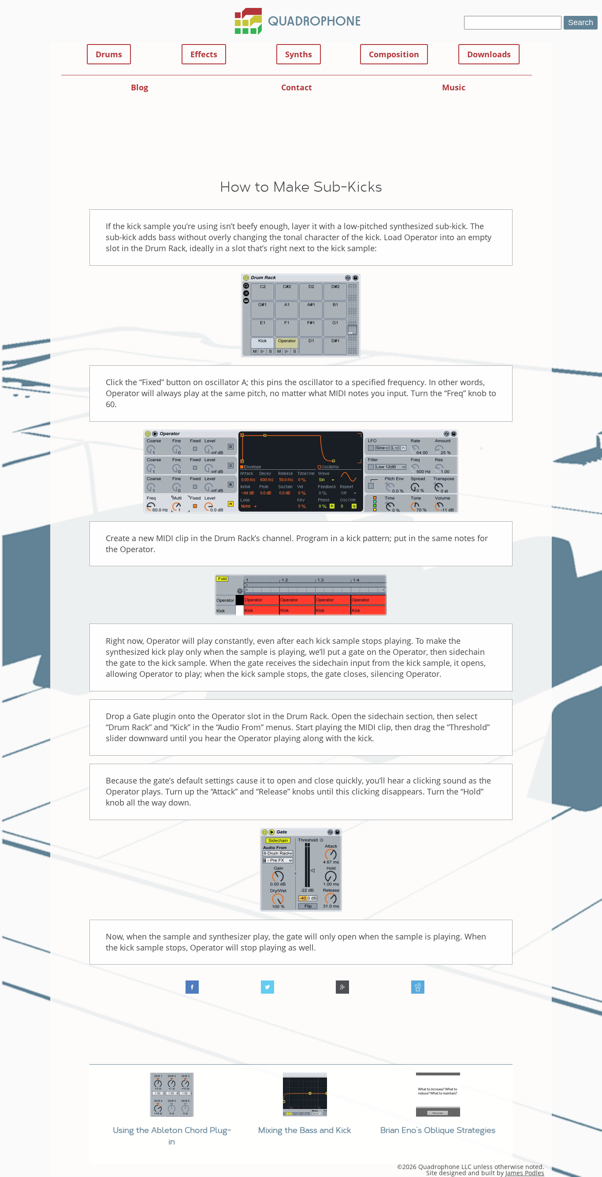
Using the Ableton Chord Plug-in (172, 1135)
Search (580, 22)
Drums (109, 54)
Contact (296, 87)
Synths (298, 54)
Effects (203, 54)
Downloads (489, 54)
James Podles (524, 1173)
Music (453, 87)
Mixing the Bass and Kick (304, 1130)
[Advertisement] (301, 143)
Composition (394, 54)
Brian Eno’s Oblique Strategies (437, 1130)
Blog (139, 87)
